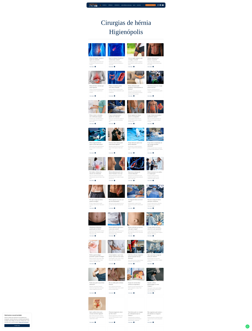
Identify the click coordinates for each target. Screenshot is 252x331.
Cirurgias (116, 5)
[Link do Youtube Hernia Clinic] (163, 5)
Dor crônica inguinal (126, 5)
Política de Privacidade (23, 322)
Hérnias (110, 5)
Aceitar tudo (17, 325)
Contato (139, 5)
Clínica (104, 5)
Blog (134, 5)
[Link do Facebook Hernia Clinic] (160, 5)
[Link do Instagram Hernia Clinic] (158, 5)
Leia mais (92, 66)
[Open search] (143, 5)
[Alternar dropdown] (106, 5)
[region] (17, 320)
